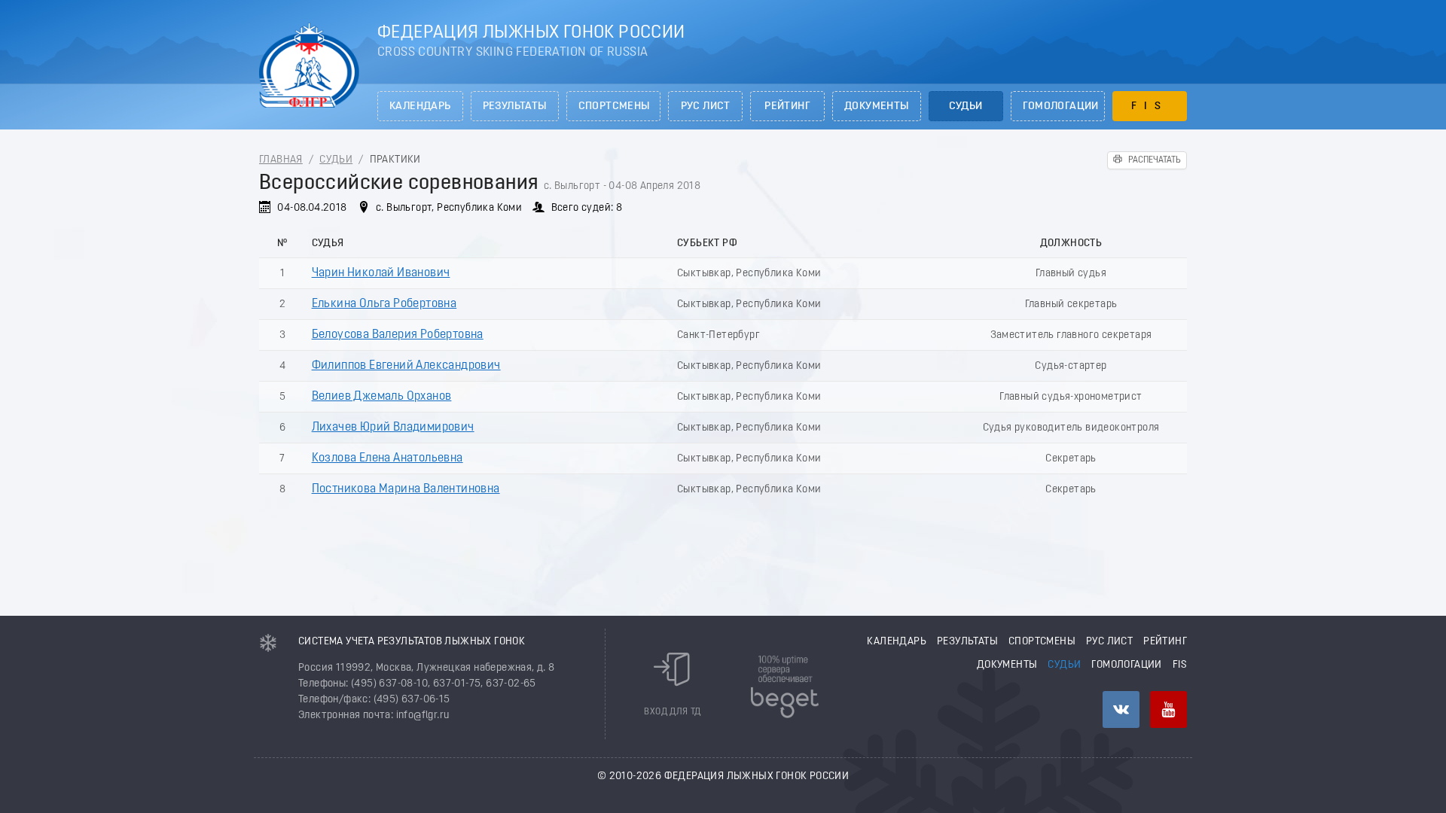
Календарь (420, 106)
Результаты (515, 106)
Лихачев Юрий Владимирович (393, 428)
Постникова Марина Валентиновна (406, 489)
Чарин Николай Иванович (381, 273)
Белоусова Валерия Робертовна (398, 335)
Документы (876, 106)
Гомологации (1061, 106)
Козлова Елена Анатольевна (387, 458)
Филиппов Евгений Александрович (406, 366)
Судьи (966, 106)
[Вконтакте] (1121, 709)
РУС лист (706, 106)
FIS (1149, 106)
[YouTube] (1168, 709)
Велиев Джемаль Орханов (382, 397)
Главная (281, 160)
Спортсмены (614, 106)
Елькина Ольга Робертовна (384, 304)
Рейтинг (787, 106)
